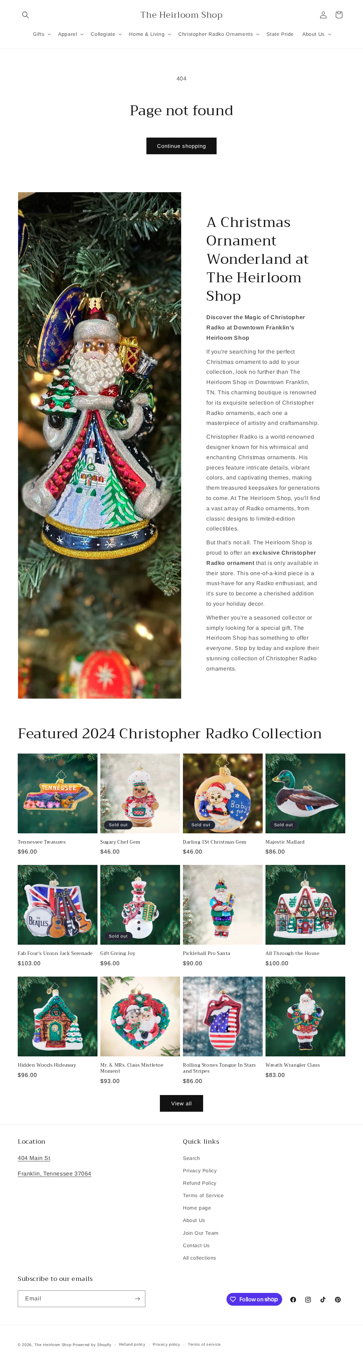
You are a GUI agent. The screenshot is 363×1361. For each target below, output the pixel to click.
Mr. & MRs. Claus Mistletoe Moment (132, 1068)
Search (191, 1158)
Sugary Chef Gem (120, 842)
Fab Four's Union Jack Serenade (55, 954)
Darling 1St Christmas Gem (214, 842)
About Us (194, 1220)
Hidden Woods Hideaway (47, 1065)
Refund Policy (200, 1183)
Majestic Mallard (285, 842)
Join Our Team (201, 1233)
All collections (199, 1258)
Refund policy (132, 1344)
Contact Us (196, 1245)
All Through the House (293, 954)
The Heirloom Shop (53, 1345)
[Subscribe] (137, 1298)
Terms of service (204, 1344)
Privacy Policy (200, 1170)
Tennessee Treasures (42, 842)
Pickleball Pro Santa (206, 954)
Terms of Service (203, 1195)
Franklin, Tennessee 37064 (54, 1174)
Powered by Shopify (92, 1345)
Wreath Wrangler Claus (293, 1065)
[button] (25, 15)
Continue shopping (181, 146)
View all (181, 1103)
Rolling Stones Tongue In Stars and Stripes (219, 1068)
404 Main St (34, 1158)
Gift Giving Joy (117, 954)
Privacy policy (166, 1344)
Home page (197, 1208)
